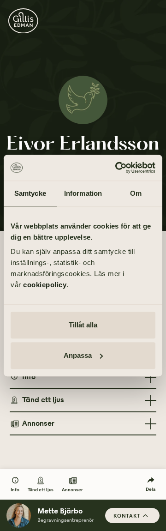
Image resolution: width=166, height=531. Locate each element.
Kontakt (127, 515)
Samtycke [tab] (30, 193)
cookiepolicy (44, 285)
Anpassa (78, 355)
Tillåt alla (83, 325)
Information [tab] (83, 193)
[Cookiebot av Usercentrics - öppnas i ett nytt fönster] (117, 168)
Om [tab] (136, 193)
